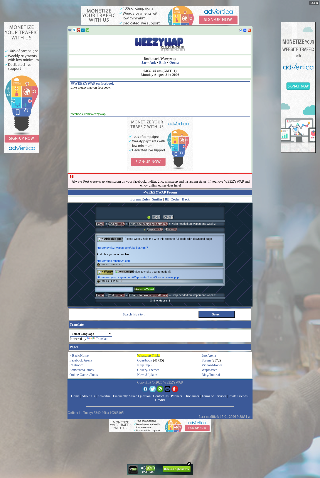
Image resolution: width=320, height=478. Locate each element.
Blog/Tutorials (211, 375)
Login (156, 217)
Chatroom (76, 365)
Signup (168, 217)
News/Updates (147, 375)
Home (100, 224)
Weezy (108, 271)
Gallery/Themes (148, 370)
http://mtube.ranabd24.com (114, 260)
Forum (206, 360)
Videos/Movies (212, 365)
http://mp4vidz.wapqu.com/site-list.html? (122, 247)
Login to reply (155, 229)
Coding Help (116, 224)
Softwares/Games (81, 370)
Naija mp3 (144, 365)
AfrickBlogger (113, 238)
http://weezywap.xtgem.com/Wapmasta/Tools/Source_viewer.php (138, 277)
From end (171, 229)
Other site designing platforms (148, 224)
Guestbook (144, 360)
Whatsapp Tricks (148, 355)
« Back (74, 355)
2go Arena (209, 355)
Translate (102, 339)
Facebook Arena (80, 360)
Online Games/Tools (83, 375)
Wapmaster (209, 370)
